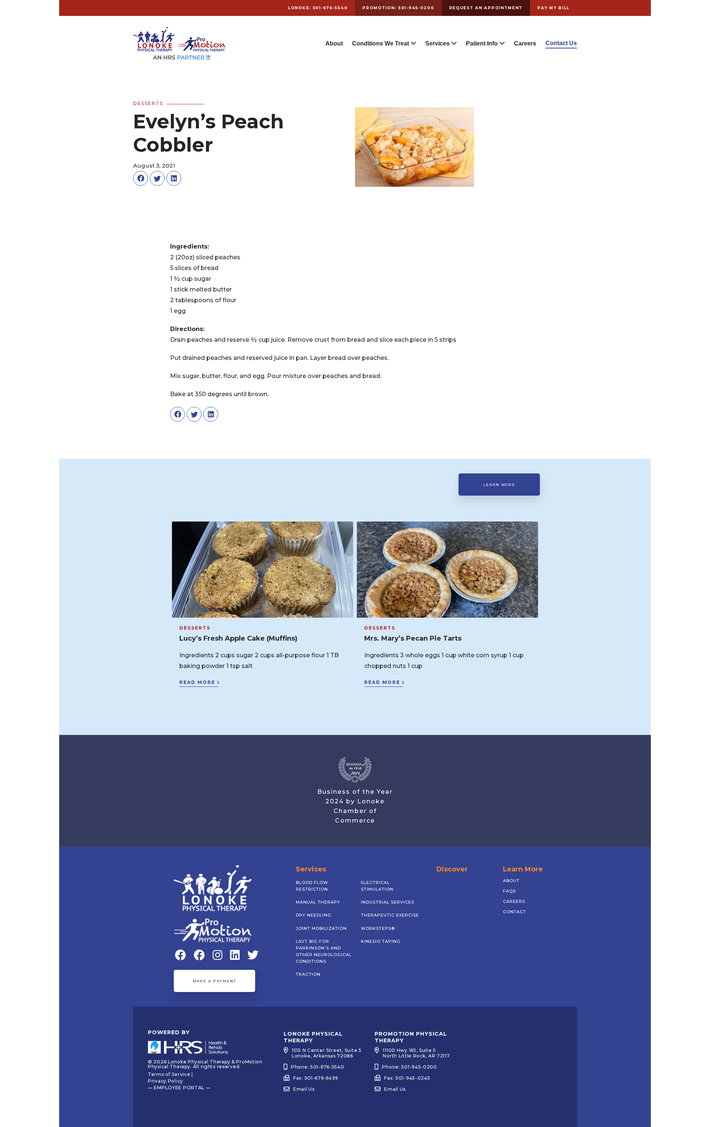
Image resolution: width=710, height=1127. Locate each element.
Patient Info (482, 43)
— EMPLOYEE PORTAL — (179, 1087)
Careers (525, 43)
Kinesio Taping (380, 941)
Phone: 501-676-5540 (317, 1067)
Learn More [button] (499, 484)
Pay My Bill (553, 8)
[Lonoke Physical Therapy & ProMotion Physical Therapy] (179, 56)
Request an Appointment (486, 8)
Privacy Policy (165, 1081)
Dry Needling (313, 915)
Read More (197, 682)
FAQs (509, 891)
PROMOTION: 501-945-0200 (398, 8)
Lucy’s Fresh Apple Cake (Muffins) (238, 638)
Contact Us (561, 43)
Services (437, 43)
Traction (308, 974)
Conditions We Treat (380, 43)
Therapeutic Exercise (390, 915)
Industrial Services (387, 902)
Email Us (304, 1089)
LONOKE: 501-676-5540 (318, 8)
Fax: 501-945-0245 (407, 1078)
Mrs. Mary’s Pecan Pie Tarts (413, 638)
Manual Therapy (318, 902)
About (334, 43)
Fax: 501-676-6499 (315, 1078)
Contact (514, 911)
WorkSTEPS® (378, 928)
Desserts (194, 628)
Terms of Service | (170, 1074)
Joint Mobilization (321, 928)
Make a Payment (214, 981)
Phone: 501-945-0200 (409, 1067)
